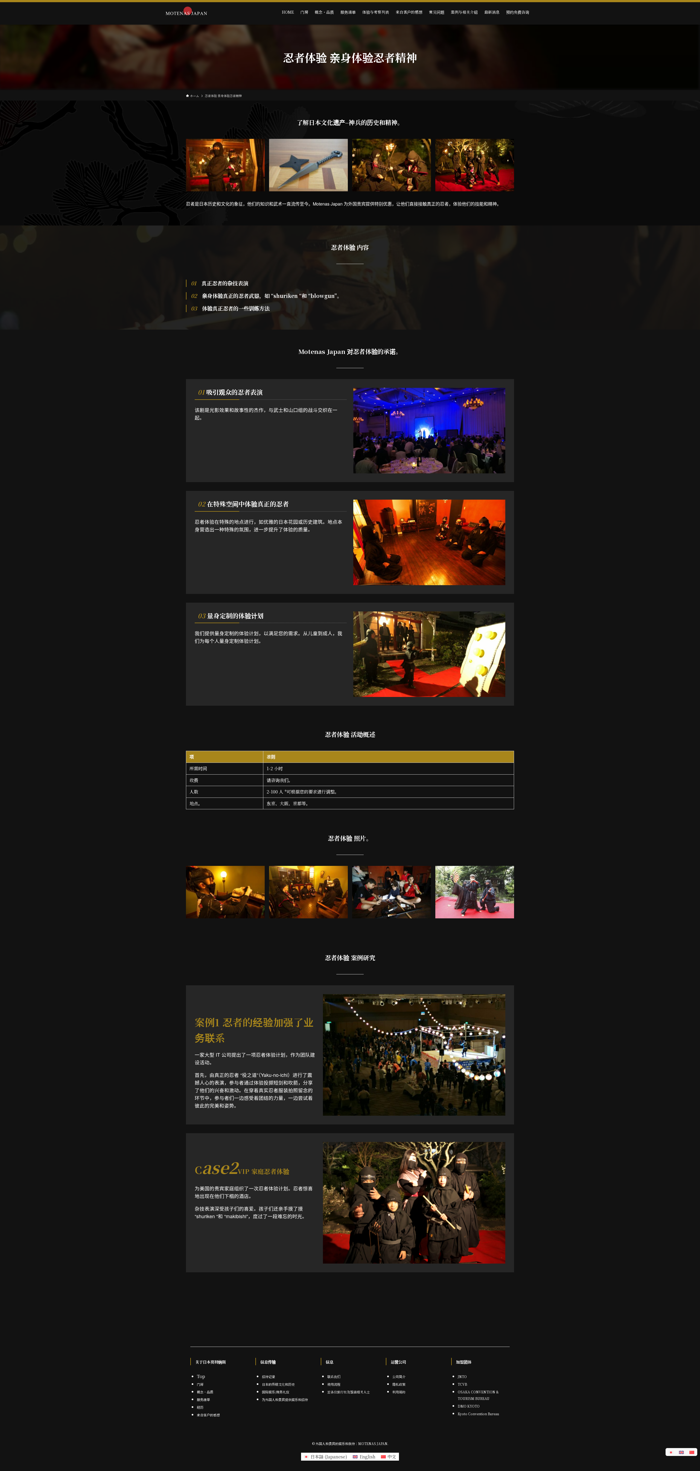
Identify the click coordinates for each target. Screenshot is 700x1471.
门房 (200, 1384)
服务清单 (203, 1399)
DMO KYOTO (469, 1406)
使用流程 (333, 1384)
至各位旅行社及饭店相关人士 (348, 1392)
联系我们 (333, 1376)
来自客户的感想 (208, 1415)
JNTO (462, 1376)
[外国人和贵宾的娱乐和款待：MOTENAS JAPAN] (186, 12)
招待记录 (268, 1376)
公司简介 (399, 1376)
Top (201, 1376)
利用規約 (399, 1392)
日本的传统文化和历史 (278, 1384)
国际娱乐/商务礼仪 (275, 1392)
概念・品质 (205, 1392)
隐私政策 (399, 1384)
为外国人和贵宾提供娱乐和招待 (285, 1399)
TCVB (462, 1384)
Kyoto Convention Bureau (478, 1413)
